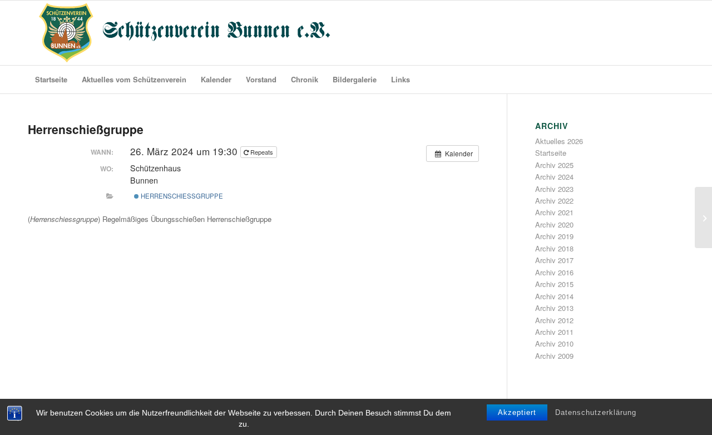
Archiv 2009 (554, 355)
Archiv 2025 (554, 165)
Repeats (262, 151)
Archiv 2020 (554, 224)
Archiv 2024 (554, 176)
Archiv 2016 (554, 272)
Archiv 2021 (554, 212)
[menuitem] (51, 79)
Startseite (550, 152)
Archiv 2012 (554, 320)
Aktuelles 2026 (559, 141)
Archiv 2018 (554, 248)
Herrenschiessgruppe (181, 195)
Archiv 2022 (554, 200)
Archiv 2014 (554, 296)
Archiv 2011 (554, 332)
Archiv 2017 (554, 260)
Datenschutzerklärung (595, 412)
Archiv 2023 (554, 189)
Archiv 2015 (554, 284)
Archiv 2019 (554, 236)
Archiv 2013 (554, 308)
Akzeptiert (517, 412)
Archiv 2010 (554, 343)
